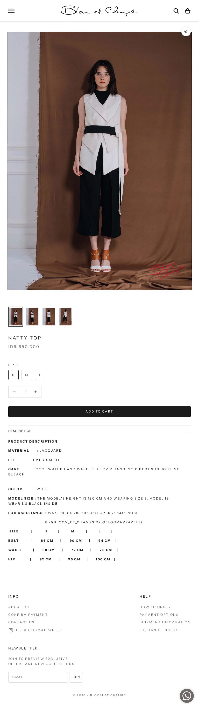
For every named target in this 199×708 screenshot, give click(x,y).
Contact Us (21, 622)
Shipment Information (165, 622)
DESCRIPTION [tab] (20, 431)
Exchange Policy (159, 630)
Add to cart (99, 411)
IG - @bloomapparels (38, 630)
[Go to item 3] (48, 317)
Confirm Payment (28, 615)
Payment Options (159, 615)
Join (76, 677)
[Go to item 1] (15, 317)
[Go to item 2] (32, 317)
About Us (18, 607)
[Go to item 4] (65, 317)
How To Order (155, 607)
